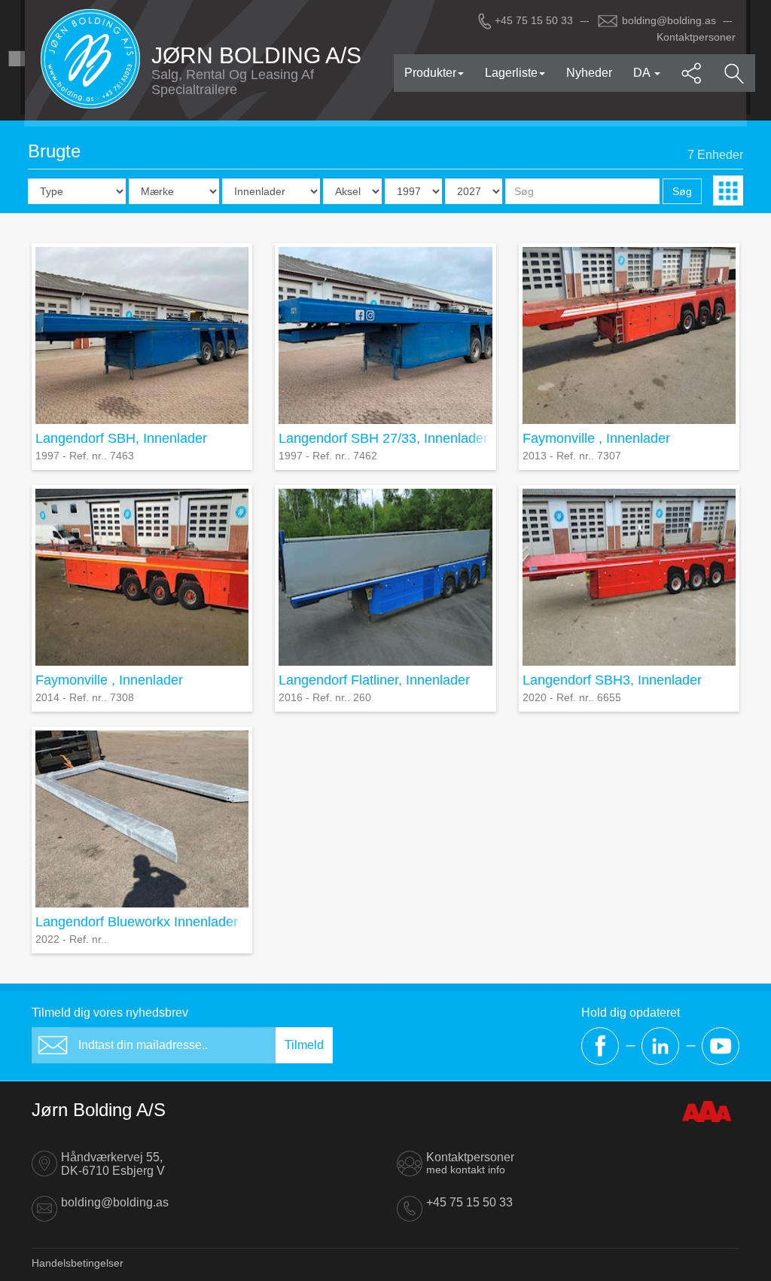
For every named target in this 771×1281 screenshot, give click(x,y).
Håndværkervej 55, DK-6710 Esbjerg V (113, 1164)
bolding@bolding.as (669, 20)
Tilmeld (304, 1045)
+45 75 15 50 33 (534, 20)
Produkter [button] (430, 72)
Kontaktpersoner (696, 37)
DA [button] (643, 72)
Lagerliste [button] (511, 72)
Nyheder (589, 72)
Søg (682, 191)
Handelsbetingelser (77, 1263)
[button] (692, 73)
